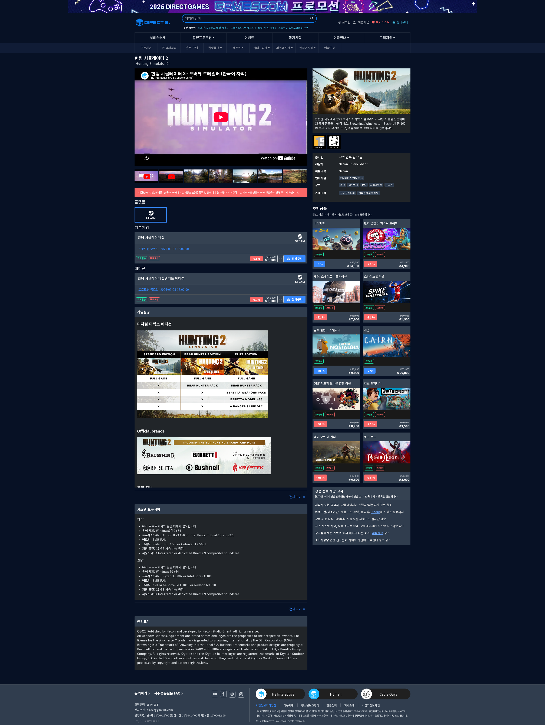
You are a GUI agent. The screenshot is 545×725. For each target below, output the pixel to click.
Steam (375, 512)
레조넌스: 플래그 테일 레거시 (213, 27)
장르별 (236, 48)
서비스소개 (158, 37)
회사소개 (349, 705)
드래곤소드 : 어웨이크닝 (243, 27)
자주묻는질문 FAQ (167, 693)
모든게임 (146, 48)
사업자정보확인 (371, 705)
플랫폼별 (213, 48)
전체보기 (296, 496)
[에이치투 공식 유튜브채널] (215, 694)
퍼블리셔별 (283, 48)
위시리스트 (383, 22)
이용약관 (289, 705)
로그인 (346, 22)
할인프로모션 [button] (202, 37)
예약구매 (329, 48)
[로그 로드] (386, 452)
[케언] (386, 345)
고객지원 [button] (386, 37)
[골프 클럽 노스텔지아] (336, 345)
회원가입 (363, 22)
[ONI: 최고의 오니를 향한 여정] (336, 399)
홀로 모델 (192, 48)
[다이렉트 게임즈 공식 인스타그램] (241, 694)
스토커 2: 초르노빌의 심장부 (293, 27)
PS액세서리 (169, 48)
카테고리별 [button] (260, 48)
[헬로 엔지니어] (386, 399)
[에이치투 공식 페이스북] (223, 694)
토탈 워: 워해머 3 (267, 27)
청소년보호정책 (310, 705)
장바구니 (402, 22)
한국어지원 (306, 48)
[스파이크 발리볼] (386, 292)
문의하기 (141, 693)
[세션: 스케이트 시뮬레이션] (336, 292)
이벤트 (249, 37)
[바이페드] (336, 239)
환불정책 (377, 533)
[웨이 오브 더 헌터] (336, 452)
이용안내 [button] (340, 37)
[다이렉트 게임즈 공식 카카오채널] (232, 694)
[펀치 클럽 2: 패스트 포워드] (386, 239)
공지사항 (295, 37)
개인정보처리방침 (266, 705)
